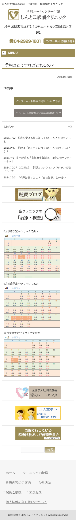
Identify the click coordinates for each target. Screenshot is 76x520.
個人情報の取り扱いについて (26, 502)
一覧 (70, 126)
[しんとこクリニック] (38, 18)
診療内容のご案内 (18, 482)
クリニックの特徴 (35, 473)
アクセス (35, 492)
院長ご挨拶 (14, 492)
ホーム (10, 473)
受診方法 (45, 482)
